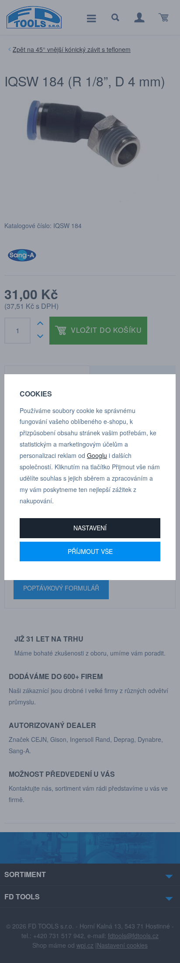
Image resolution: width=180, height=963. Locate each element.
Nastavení (90, 527)
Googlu (97, 455)
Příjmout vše (90, 551)
